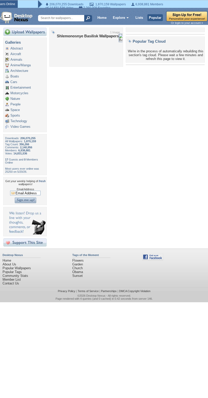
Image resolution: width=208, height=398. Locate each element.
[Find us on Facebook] (152, 259)
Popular (155, 18)
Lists (139, 18)
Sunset (77, 276)
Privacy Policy (66, 291)
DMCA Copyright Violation (134, 291)
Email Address (25, 189)
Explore (119, 18)
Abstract (16, 48)
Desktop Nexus (96, 295)
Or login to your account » (187, 22)
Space (15, 110)
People (15, 104)
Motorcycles (19, 93)
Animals (16, 59)
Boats (14, 76)
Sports (15, 115)
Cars (13, 82)
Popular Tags (12, 272)
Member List (12, 279)
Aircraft (15, 54)
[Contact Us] (26, 233)
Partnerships (109, 291)
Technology (18, 121)
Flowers (78, 260)
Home (102, 18)
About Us (9, 264)
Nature (15, 99)
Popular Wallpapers (17, 268)
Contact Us (11, 283)
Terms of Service (88, 291)
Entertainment (20, 87)
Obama (77, 272)
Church (77, 268)
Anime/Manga (20, 65)
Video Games (20, 127)
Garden (77, 264)
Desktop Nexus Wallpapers (16, 17)
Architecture (19, 71)
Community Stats (15, 276)
